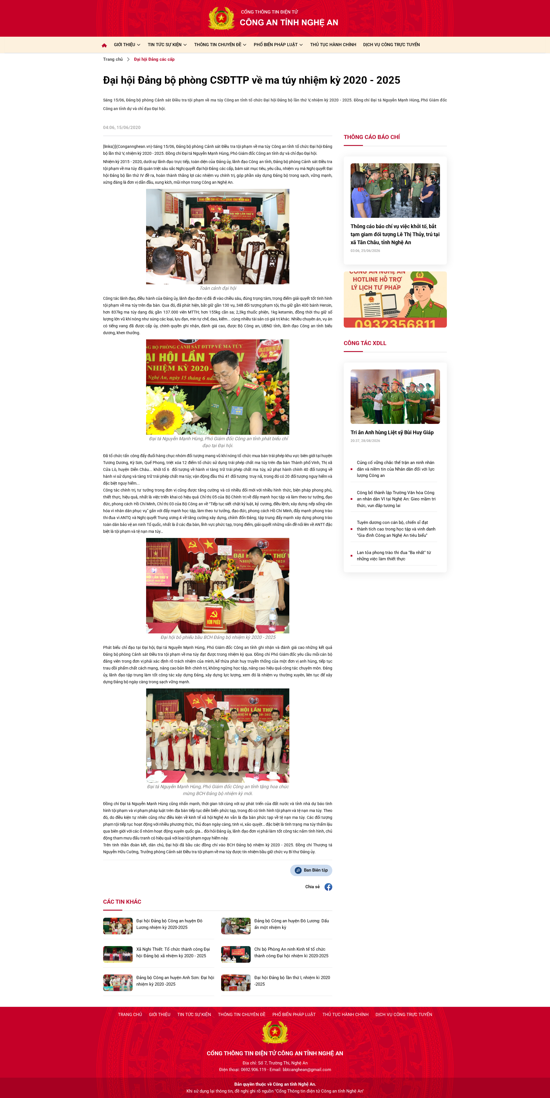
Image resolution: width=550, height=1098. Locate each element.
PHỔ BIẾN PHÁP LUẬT (276, 44)
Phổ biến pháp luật (294, 1014)
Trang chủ (113, 59)
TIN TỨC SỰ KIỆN (165, 44)
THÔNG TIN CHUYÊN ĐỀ (217, 44)
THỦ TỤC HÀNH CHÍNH (333, 44)
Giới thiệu (124, 44)
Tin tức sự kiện (194, 1014)
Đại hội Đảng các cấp (154, 59)
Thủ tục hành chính (346, 1014)
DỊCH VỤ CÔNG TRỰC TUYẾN (391, 44)
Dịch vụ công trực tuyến (404, 1014)
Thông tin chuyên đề (242, 1014)
